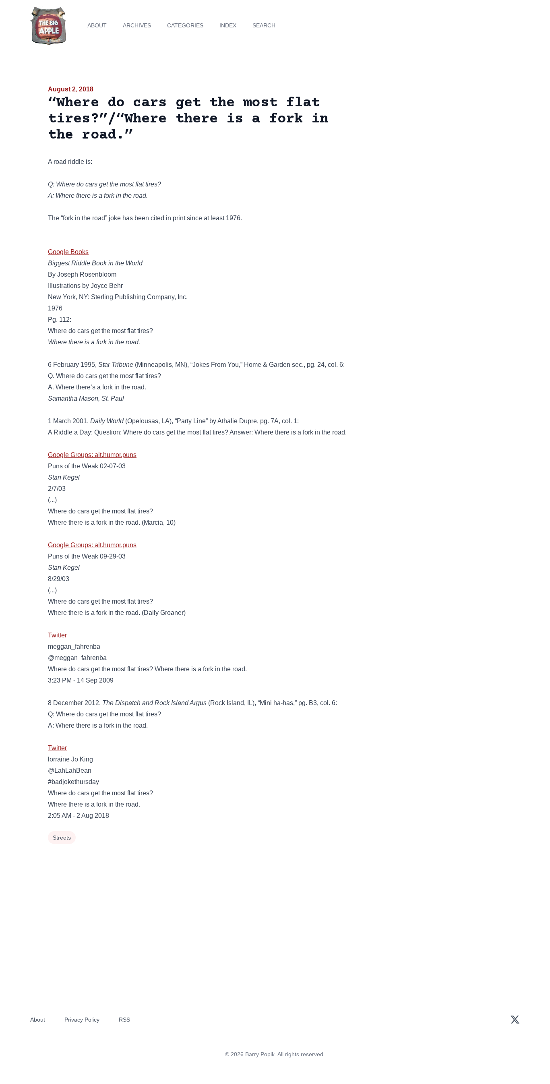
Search (263, 25)
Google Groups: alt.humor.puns (92, 454)
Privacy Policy (81, 1019)
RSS (124, 1019)
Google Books (68, 251)
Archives (137, 25)
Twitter (57, 635)
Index (227, 25)
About (97, 25)
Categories (185, 25)
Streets (62, 837)
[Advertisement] (429, 146)
